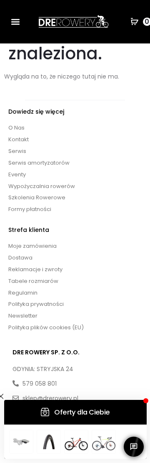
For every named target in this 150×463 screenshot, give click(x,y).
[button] (15, 22)
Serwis (17, 151)
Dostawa (20, 258)
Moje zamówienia (32, 246)
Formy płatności (29, 209)
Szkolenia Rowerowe (36, 197)
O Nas (16, 128)
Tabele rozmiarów (33, 281)
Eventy (17, 174)
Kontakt (18, 139)
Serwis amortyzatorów (39, 163)
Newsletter (23, 316)
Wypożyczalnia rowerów (41, 186)
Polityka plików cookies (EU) (46, 327)
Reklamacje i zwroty (35, 269)
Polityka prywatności (36, 304)
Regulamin (23, 293)
